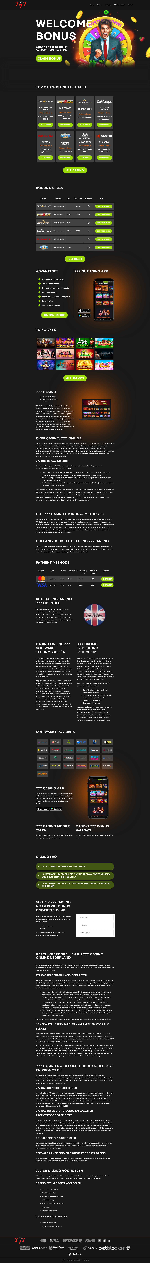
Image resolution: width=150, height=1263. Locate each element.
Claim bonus (49, 58)
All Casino (75, 170)
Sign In (130, 5)
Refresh (75, 259)
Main (91, 5)
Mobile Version (119, 5)
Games (99, 5)
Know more (54, 315)
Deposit (107, 579)
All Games (75, 378)
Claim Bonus (46, 125)
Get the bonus (103, 206)
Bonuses (108, 5)
